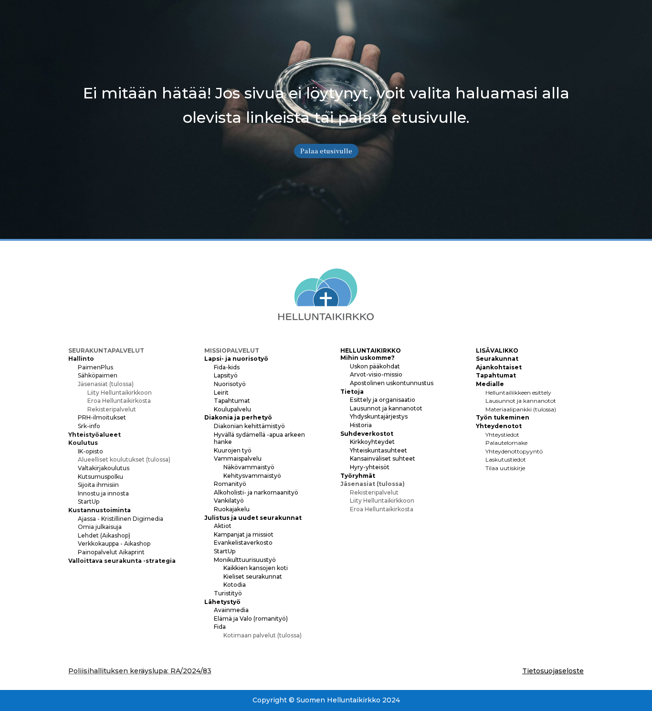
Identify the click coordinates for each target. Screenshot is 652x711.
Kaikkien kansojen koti (255, 567)
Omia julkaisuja (100, 526)
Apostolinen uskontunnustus (391, 383)
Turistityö (228, 593)
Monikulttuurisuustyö (245, 559)
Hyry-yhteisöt (369, 467)
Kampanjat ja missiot (243, 534)
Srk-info (89, 426)
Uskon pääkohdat (375, 366)
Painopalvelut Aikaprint (111, 552)
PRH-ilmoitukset (102, 417)
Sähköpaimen (97, 375)
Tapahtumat (232, 400)
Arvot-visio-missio (376, 374)
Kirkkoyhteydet (372, 441)
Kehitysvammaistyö (252, 475)
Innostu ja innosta (103, 493)
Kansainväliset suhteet (382, 458)
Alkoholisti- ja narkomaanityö (256, 492)
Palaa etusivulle (326, 150)
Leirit (221, 392)
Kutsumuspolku (100, 476)
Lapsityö (226, 375)
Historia (361, 425)
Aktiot (222, 525)
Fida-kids (227, 367)
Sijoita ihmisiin (98, 484)
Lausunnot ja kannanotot (386, 408)
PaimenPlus (95, 367)
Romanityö (230, 483)
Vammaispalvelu (238, 458)
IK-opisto (90, 451)
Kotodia (234, 584)
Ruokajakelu (232, 509)
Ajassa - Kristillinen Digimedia (120, 518)
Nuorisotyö (230, 384)
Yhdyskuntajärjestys (379, 416)
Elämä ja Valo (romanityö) (251, 618)
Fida (220, 626)
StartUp (88, 501)
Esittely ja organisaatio (382, 399)
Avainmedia (231, 610)
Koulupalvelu (232, 409)
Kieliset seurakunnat (252, 576)
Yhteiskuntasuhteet (378, 450)
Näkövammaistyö (248, 467)
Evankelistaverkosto (243, 542)
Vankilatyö (229, 500)
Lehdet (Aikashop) (104, 535)
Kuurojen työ (233, 450)
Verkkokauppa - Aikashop (114, 543)
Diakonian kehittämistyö (249, 426)
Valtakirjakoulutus (103, 468)
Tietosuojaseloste (553, 671)
